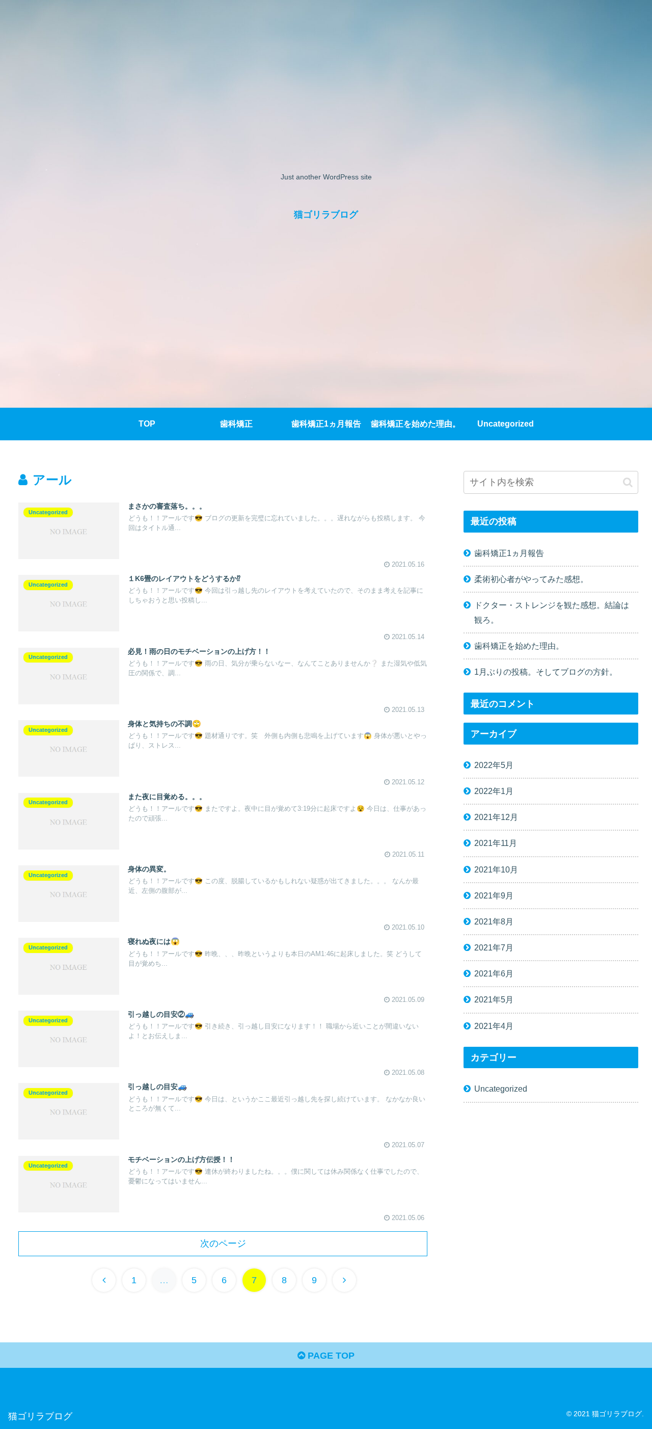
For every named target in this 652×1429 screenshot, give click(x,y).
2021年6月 (493, 973)
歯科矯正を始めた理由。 (519, 645)
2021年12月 (496, 817)
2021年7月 (493, 947)
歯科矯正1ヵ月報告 (509, 553)
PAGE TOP (330, 1356)
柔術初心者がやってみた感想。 (531, 579)
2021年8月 (493, 921)
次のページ (223, 1243)
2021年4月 (493, 1025)
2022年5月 (493, 765)
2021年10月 (496, 869)
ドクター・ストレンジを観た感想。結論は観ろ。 (551, 612)
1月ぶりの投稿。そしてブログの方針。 (545, 671)
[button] (628, 482)
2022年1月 (493, 791)
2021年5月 (493, 999)
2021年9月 (493, 895)
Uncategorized (500, 1088)
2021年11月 (495, 843)
